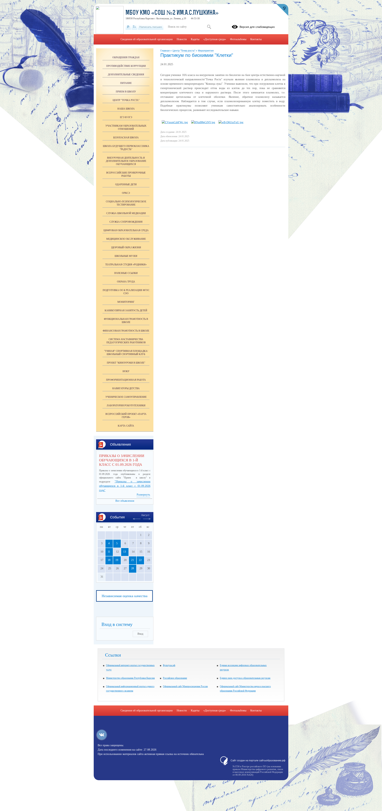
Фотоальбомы (238, 39)
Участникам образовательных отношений (125, 127)
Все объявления (124, 500)
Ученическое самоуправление (126, 397)
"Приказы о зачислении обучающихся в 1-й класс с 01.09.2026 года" (124, 486)
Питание (126, 83)
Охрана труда (126, 281)
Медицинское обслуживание (126, 239)
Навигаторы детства (126, 388)
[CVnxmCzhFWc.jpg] (175, 122)
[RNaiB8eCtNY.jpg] (203, 122)
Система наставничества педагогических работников (126, 341)
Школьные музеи (126, 256)
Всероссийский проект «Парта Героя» (125, 416)
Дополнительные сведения (126, 74)
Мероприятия (206, 50)
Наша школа (126, 108)
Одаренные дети (126, 184)
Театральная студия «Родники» (126, 264)
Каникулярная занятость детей (126, 310)
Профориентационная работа (126, 379)
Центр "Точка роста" (184, 50)
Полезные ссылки (126, 273)
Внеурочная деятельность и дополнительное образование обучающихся (126, 161)
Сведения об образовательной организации (147, 39)
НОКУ (126, 371)
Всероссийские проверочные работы (126, 174)
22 (140, 560)
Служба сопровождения (125, 221)
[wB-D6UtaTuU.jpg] (230, 122)
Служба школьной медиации (126, 213)
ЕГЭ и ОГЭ (126, 117)
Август (145, 515)
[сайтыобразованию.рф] (282, 10)
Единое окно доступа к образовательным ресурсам (245, 678)
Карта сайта (126, 425)
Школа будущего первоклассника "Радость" (126, 148)
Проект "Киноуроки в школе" (126, 362)
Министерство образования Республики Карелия (130, 678)
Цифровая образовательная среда (126, 230)
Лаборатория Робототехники (126, 405)
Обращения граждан (125, 57)
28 (132, 568)
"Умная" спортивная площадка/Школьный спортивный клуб (126, 353)
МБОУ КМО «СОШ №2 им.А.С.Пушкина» (172, 13)
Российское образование (175, 678)
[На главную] (128, 27)
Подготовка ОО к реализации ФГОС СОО (126, 292)
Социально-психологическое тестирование (126, 203)
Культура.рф (169, 665)
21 (132, 560)
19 (116, 560)
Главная (165, 50)
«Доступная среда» (214, 39)
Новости (182, 39)
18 (109, 560)
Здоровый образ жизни (126, 247)
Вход (140, 633)
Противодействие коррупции (126, 66)
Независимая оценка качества (124, 596)
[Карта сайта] (134, 27)
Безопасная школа (126, 137)
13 (124, 551)
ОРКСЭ (126, 193)
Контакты (256, 39)
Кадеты (195, 39)
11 (109, 551)
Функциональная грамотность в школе (126, 321)
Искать (209, 27)
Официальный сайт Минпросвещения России (185, 686)
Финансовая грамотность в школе (126, 330)
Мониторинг (125, 302)
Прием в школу (126, 91)
